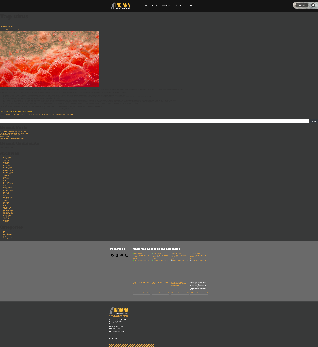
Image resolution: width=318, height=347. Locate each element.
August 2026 (7, 157)
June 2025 (6, 177)
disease (42, 114)
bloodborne (36, 114)
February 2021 (7, 207)
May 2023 (6, 194)
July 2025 (6, 175)
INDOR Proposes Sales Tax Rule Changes (12, 138)
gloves (53, 114)
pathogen (63, 114)
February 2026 (7, 167)
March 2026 (6, 165)
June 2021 (6, 202)
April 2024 (6, 189)
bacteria (16, 114)
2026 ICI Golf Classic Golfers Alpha (10, 135)
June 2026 (6, 160)
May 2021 (6, 204)
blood (30, 114)
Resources (180, 5)
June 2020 (6, 218)
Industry (5, 233)
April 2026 (6, 164)
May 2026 (6, 162)
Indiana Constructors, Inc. (143, 254)
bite (27, 114)
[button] (166, 5)
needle (58, 114)
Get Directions (113, 324)
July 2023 (6, 192)
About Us (154, 5)
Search (2, 118)
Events (191, 5)
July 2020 (6, 217)
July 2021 (6, 200)
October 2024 (7, 185)
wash (71, 114)
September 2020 (8, 214)
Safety (8, 114)
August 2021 (7, 199)
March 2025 (6, 182)
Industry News (7, 234)
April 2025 (6, 180)
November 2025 (8, 172)
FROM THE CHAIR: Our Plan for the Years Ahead (14, 133)
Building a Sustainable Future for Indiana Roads (13, 131)
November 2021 (8, 197)
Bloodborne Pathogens (6, 27)
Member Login (302, 5)
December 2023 (8, 190)
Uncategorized (7, 238)
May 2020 (6, 220)
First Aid (48, 114)
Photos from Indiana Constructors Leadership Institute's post (178, 283)
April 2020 (6, 222)
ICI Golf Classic (4, 136)
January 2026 (7, 169)
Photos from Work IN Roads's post (141, 282)
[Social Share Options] (149, 292)
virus (67, 114)
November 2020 (8, 212)
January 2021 (7, 209)
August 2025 (7, 174)
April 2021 (6, 205)
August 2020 (7, 215)
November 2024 (8, 184)
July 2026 (6, 159)
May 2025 (6, 179)
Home (145, 5)
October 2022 (7, 195)
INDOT (5, 231)
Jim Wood (18, 30)
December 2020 (8, 210)
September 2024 (8, 187)
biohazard (22, 114)
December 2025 (8, 170)
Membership (166, 5)
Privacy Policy (113, 338)
